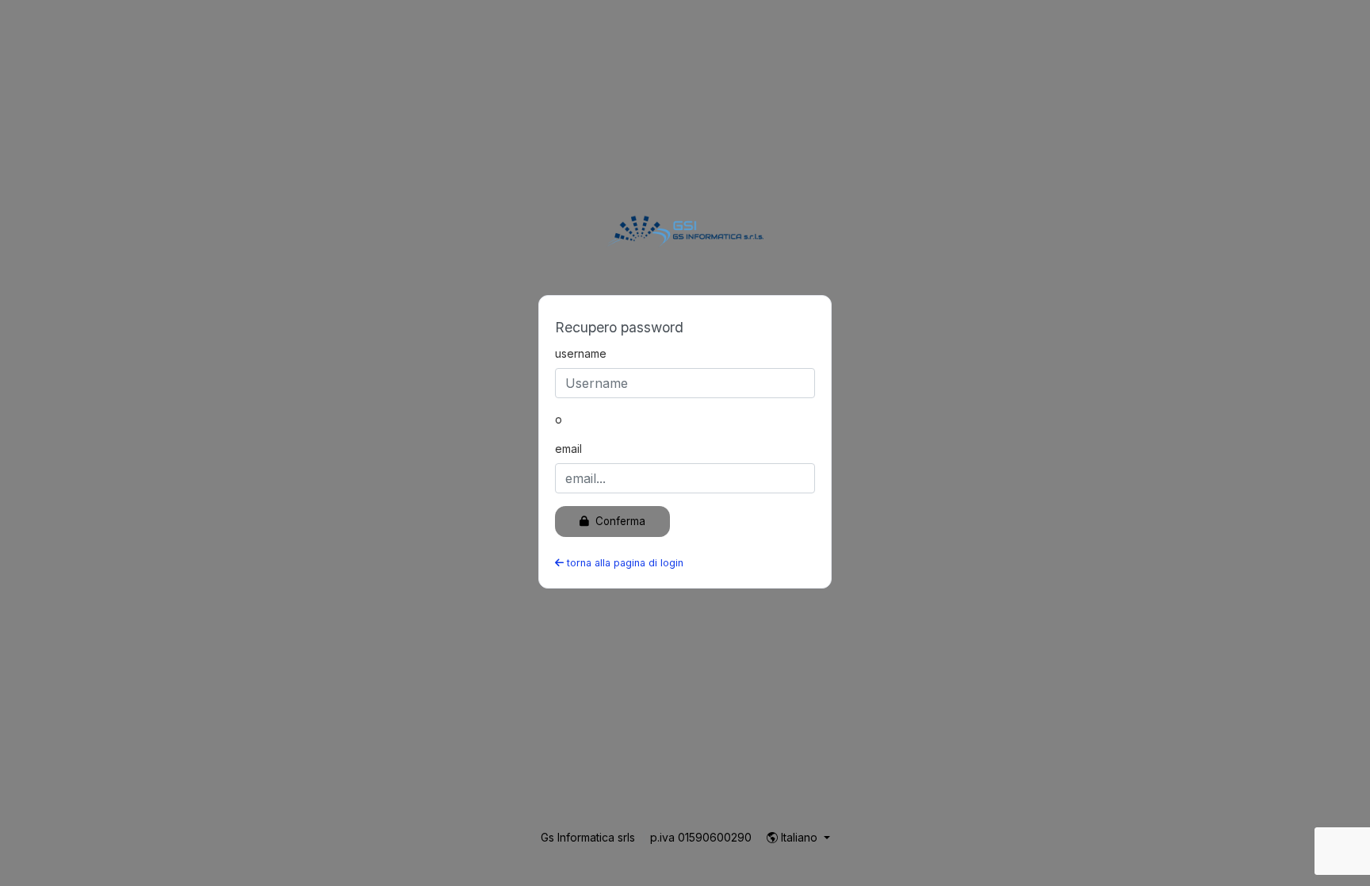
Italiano (799, 837)
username (581, 353)
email (568, 448)
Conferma (618, 521)
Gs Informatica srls (589, 837)
